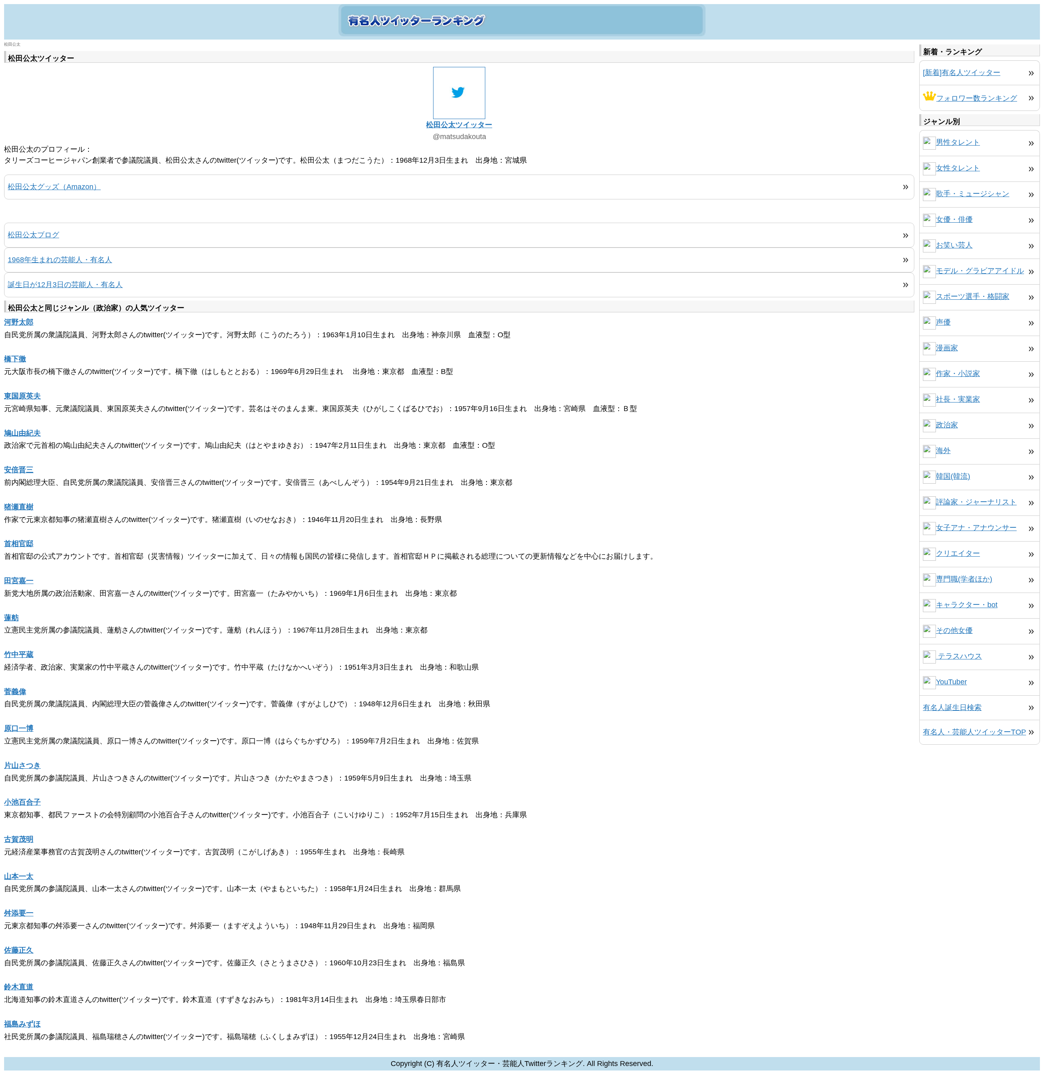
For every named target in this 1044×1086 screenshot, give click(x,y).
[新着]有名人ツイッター (961, 73)
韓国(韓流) (953, 476)
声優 (943, 322)
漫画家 (947, 348)
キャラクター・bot (967, 605)
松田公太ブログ (33, 235)
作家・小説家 (958, 373)
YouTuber (951, 682)
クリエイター (958, 553)
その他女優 (954, 630)
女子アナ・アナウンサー (976, 528)
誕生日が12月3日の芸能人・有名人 (65, 285)
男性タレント (958, 142)
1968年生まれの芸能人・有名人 (60, 260)
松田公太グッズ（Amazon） (54, 187)
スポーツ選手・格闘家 (972, 296)
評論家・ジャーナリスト (976, 502)
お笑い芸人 (954, 245)
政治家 (947, 425)
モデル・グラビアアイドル (980, 271)
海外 (943, 451)
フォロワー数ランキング (976, 98)
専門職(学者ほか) (964, 579)
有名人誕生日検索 (952, 707)
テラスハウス (959, 656)
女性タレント (958, 168)
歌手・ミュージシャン (972, 194)
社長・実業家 (958, 399)
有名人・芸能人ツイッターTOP (974, 732)
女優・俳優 (954, 219)
